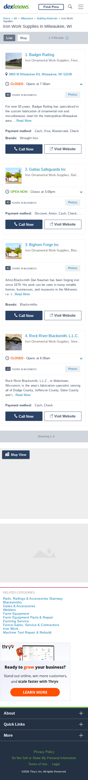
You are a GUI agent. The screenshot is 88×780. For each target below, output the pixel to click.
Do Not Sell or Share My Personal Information (44, 758)
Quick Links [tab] (14, 724)
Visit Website (65, 149)
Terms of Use (37, 764)
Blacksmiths (12, 602)
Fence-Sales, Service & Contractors (31, 625)
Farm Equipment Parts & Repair (28, 617)
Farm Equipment (16, 613)
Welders (9, 610)
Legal (56, 764)
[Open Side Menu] (80, 7)
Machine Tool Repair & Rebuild (27, 632)
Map (23, 38)
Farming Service (16, 621)
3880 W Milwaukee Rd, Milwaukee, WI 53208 (40, 74)
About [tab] (9, 713)
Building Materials (47, 18)
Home (6, 18)
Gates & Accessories (19, 606)
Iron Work (11, 628)
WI (15, 18)
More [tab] (8, 735)
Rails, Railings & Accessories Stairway (33, 598)
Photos (72, 94)
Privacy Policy (44, 752)
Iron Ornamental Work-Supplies (47, 60)
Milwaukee (27, 18)
